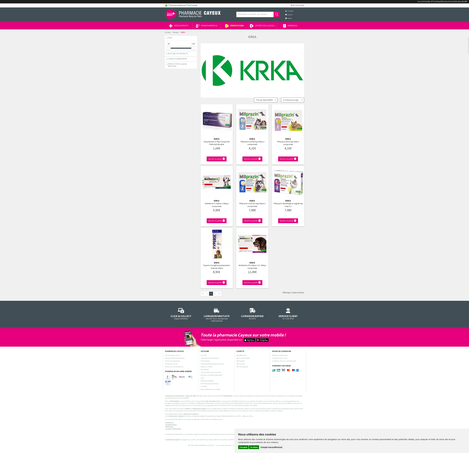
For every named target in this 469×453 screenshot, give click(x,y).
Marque (175, 32)
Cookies (204, 387)
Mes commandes (243, 358)
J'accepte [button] (243, 447)
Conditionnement (177, 59)
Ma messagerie (242, 367)
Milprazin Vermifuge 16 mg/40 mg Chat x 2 (288, 205)
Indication (177, 65)
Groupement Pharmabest (174, 358)
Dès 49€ (216, 318)
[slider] (168, 48)
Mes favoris (240, 364)
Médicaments (181, 26)
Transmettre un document (211, 373)
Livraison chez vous (279, 358)
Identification (241, 356)
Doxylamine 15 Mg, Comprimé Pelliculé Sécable (216, 143)
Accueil (167, 32)
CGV (202, 378)
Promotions (237, 26)
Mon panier (240, 361)
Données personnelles (209, 384)
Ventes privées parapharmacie (212, 364)
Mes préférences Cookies (210, 390)
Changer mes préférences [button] (271, 447)
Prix (170, 38)
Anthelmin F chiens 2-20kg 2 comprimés (217, 205)
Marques (292, 26)
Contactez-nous (171, 364)
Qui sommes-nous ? (173, 356)
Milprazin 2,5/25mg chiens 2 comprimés (252, 143)
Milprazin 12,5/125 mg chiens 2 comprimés (252, 205)
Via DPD (252, 317)
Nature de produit (178, 53)
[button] (265, 100)
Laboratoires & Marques (210, 358)
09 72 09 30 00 (288, 317)
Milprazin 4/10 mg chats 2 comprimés (288, 143)
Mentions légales (207, 381)
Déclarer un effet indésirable (211, 375)
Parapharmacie (209, 26)
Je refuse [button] (254, 447)
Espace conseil (206, 367)
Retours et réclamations (174, 367)
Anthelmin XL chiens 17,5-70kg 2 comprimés (252, 267)
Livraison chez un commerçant (284, 361)
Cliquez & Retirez (181, 317)
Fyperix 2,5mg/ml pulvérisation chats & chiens (216, 267)
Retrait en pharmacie (280, 356)
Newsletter (205, 370)
